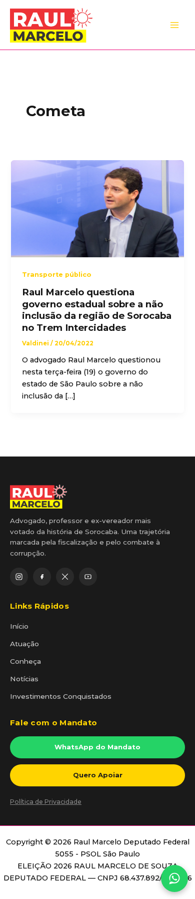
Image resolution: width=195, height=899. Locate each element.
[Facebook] (42, 577)
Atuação (24, 644)
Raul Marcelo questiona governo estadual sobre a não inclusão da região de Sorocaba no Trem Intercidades (97, 309)
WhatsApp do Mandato (97, 747)
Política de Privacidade (46, 801)
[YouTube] (88, 577)
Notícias (24, 679)
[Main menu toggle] (174, 25)
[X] (65, 577)
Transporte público (57, 274)
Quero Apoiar (97, 775)
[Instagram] (19, 577)
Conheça (25, 661)
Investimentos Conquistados (61, 696)
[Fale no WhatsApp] (174, 878)
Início (19, 626)
